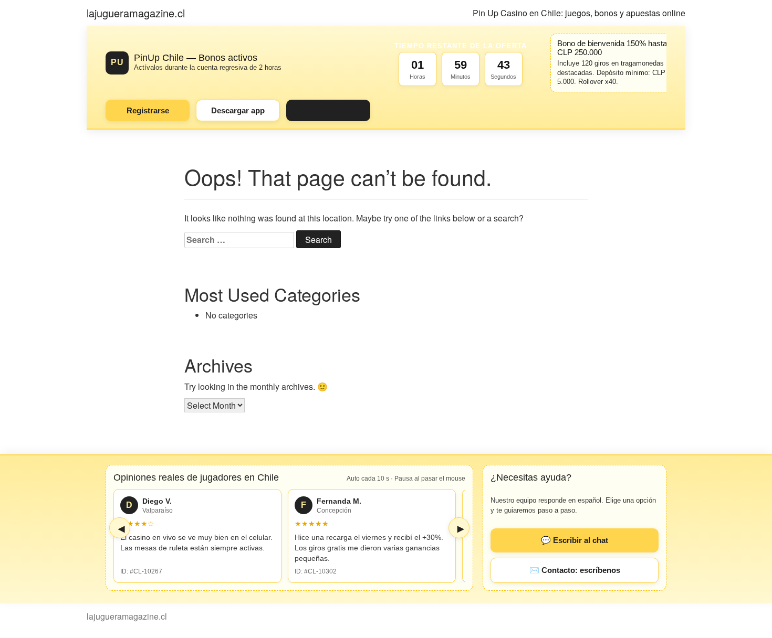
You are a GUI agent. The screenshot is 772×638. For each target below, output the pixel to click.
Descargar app (238, 110)
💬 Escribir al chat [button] (574, 540)
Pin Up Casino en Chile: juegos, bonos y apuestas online (579, 13)
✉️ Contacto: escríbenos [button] (574, 570)
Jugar (328, 110)
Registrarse (148, 110)
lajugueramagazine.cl (136, 12)
